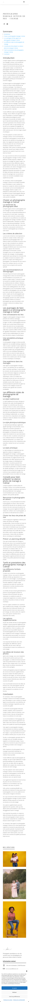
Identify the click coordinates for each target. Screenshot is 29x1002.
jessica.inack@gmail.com (12, 969)
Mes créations (9, 847)
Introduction (7, 34)
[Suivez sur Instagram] (7, 24)
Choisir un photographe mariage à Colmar (14, 36)
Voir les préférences (14, 996)
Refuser (14, 992)
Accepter (14, 988)
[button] (26, 971)
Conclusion (7, 54)
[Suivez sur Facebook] (4, 24)
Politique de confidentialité (19, 1000)
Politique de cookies (7, 1000)
